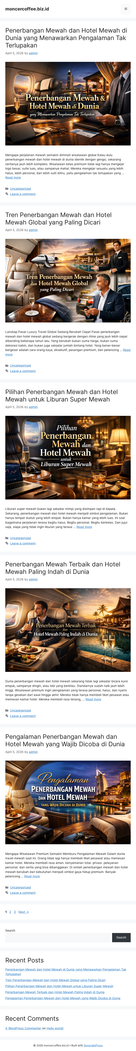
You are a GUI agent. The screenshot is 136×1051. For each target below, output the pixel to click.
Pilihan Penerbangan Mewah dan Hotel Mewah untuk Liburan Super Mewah (61, 395)
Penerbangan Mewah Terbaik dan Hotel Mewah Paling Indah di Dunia (62, 567)
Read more (13, 177)
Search (10, 930)
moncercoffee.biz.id (27, 9)
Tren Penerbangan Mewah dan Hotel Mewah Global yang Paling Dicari (58, 218)
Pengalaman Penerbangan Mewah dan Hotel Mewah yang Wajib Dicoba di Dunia (65, 740)
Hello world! (55, 1028)
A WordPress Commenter (23, 1028)
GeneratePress (93, 1045)
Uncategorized (20, 188)
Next (23, 912)
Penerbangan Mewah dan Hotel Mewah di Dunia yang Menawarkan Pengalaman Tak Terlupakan (66, 38)
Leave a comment (23, 194)
